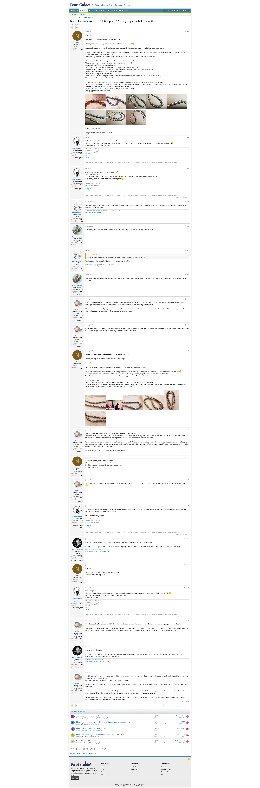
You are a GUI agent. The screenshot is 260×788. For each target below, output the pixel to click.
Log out (133, 772)
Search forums (82, 14)
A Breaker (182, 717)
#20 (188, 672)
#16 (188, 565)
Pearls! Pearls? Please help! (87, 741)
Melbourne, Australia (77, 560)
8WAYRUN (139, 786)
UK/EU (81, 221)
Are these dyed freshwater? (87, 716)
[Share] (185, 32)
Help (162, 774)
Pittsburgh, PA (79, 320)
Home (73, 11)
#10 (188, 351)
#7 (188, 275)
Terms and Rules (166, 769)
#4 (188, 202)
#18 (188, 620)
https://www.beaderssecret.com (94, 550)
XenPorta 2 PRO (122, 786)
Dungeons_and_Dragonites (84, 718)
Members (123, 11)
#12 (188, 457)
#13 (188, 480)
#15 (188, 539)
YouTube (87, 157)
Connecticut (80, 246)
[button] (77, 10)
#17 (188, 587)
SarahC (78, 724)
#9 (188, 325)
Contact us (164, 767)
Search (102, 774)
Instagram (88, 155)
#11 (188, 430)
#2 (188, 137)
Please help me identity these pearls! (91, 728)
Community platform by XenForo (130, 784)
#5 (188, 226)
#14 (188, 506)
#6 (188, 250)
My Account (134, 769)
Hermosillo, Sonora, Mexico (77, 158)
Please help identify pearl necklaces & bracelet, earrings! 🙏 (100, 734)
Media (102, 772)
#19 (188, 646)
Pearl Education (95, 11)
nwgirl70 (78, 736)
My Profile (134, 767)
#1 (188, 32)
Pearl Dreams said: (92, 254)
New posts (73, 14)
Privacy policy (165, 772)
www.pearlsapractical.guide (93, 212)
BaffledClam (79, 743)
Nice (73, 24)
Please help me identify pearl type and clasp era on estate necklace (103, 722)
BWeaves (182, 736)
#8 (188, 299)
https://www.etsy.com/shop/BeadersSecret (97, 551)
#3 (188, 168)
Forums (83, 10)
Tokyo (81, 50)
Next (77, 28)
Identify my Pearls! (106, 718)
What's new (110, 11)
